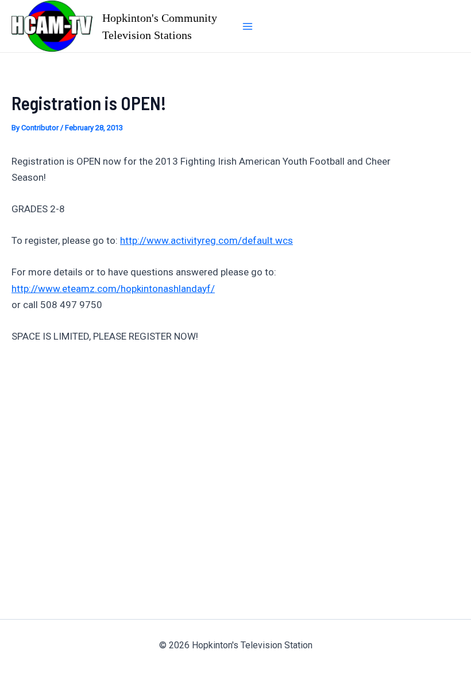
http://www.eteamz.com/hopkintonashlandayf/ (113, 288)
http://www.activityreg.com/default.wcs (206, 240)
